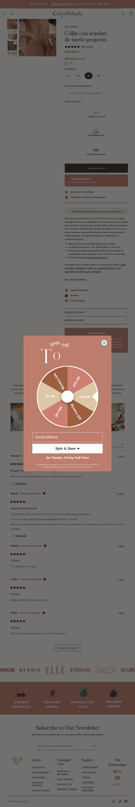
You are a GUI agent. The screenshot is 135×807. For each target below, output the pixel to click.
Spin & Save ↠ (67, 448)
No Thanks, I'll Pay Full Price (67, 458)
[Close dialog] (104, 343)
